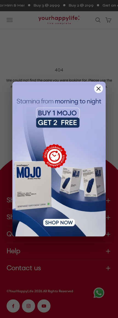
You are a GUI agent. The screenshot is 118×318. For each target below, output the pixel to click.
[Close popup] (98, 88)
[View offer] (59, 159)
